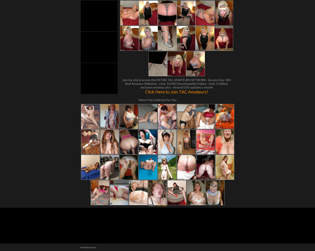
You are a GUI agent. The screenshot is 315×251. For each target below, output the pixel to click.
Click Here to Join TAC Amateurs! (176, 91)
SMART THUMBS (162, 205)
